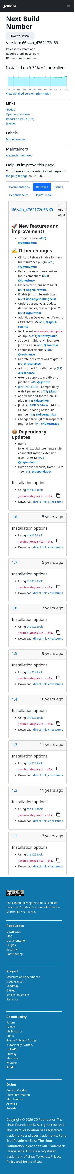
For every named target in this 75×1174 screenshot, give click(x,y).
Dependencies (18, 195)
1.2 (14, 790)
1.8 (14, 517)
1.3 (14, 744)
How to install (20, 36)
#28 (42, 238)
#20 (21, 313)
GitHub (10, 109)
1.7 (14, 562)
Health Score (43, 195)
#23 (21, 299)
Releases (42, 187)
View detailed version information (28, 93)
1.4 (14, 699)
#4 (30, 400)
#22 (21, 290)
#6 (34, 382)
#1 (38, 423)
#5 (45, 391)
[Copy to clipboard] (58, 495)
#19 (41, 322)
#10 (39, 345)
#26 (41, 457)
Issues (58, 187)
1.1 (14, 835)
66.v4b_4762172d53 (30, 209)
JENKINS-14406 (38, 405)
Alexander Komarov (19, 155)
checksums (55, 502)
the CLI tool (34, 490)
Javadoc (11, 123)
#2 (32, 414)
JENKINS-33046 (28, 387)
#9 (20, 363)
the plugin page (17, 176)
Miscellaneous (15, 139)
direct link (40, 502)
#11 (33, 336)
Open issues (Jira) (18, 114)
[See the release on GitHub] (51, 210)
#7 (59, 368)
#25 (50, 262)
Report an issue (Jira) (20, 119)
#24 (45, 276)
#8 (49, 350)
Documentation (19, 187)
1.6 (14, 608)
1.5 (14, 653)
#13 (27, 471)
